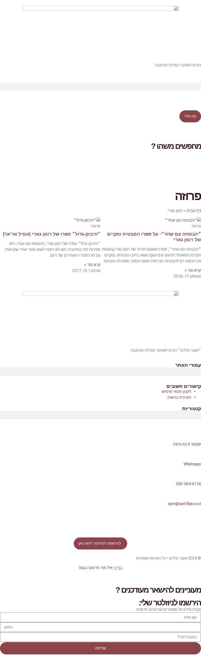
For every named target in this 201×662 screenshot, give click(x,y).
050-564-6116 (188, 484)
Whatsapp (192, 464)
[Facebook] (195, 519)
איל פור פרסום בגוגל (96, 567)
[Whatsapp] (195, 453)
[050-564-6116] (195, 473)
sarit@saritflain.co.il (184, 503)
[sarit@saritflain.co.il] (195, 493)
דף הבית (194, 210)
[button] (100, 86)
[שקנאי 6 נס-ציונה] (195, 433)
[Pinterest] (168, 519)
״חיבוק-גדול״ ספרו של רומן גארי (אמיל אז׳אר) (51, 234)
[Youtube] (182, 519)
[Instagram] (155, 519)
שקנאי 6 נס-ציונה (187, 444)
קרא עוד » (193, 270)
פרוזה (188, 196)
